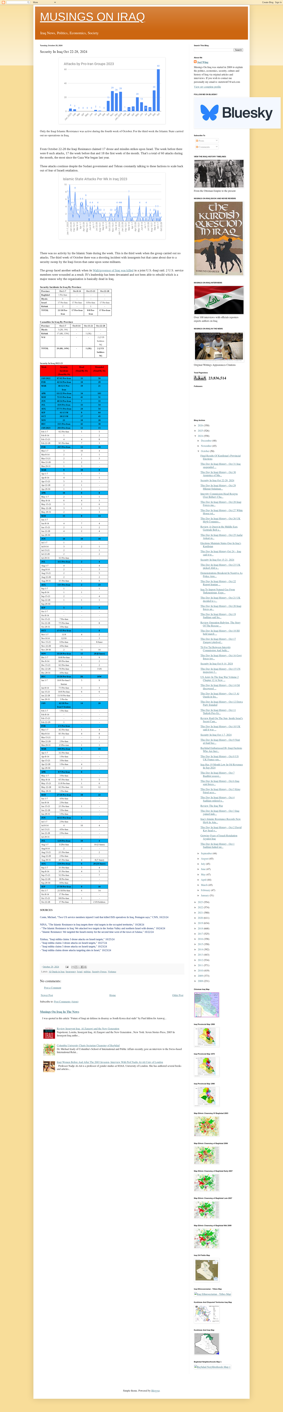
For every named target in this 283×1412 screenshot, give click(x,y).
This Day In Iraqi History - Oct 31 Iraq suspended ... (220, 465)
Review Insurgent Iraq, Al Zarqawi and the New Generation (88, 1028)
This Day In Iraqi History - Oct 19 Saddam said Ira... (218, 615)
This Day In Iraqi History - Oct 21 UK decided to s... (220, 599)
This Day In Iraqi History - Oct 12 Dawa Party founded (221, 703)
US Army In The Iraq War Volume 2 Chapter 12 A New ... (219, 678)
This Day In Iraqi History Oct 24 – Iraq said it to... (220, 553)
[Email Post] (66, 966)
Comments (204, 147)
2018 (201, 928)
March (204, 885)
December (206, 440)
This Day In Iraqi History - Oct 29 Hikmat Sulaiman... (218, 487)
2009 (201, 975)
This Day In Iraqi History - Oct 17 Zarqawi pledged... (218, 640)
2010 (201, 970)
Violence (112, 971)
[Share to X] (79, 967)
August (205, 858)
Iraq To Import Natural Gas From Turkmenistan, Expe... (217, 591)
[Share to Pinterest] (85, 967)
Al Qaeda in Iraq (56, 971)
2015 (201, 944)
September (207, 853)
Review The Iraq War (211, 805)
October (205, 451)
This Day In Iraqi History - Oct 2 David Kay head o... (221, 829)
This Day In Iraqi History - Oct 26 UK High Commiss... (220, 520)
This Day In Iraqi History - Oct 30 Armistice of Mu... (218, 473)
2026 (201, 425)
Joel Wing (202, 62)
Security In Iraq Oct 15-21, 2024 (217, 559)
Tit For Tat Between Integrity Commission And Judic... (215, 648)
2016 (201, 939)
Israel (79, 971)
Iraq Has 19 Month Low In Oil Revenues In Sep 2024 (221, 766)
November (206, 445)
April (204, 879)
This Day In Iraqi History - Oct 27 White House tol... (221, 511)
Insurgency (71, 971)
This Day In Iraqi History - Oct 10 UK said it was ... (220, 728)
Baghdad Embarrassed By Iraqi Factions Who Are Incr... (221, 749)
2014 (201, 949)
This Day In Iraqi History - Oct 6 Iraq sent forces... (219, 782)
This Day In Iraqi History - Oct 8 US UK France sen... (219, 758)
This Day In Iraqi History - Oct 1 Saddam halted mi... (217, 845)
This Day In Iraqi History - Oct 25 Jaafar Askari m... (221, 536)
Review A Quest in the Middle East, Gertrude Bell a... (219, 528)
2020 (201, 917)
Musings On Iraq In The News (59, 1011)
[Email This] (73, 967)
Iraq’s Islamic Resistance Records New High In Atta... (220, 820)
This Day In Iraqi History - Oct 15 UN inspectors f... (220, 670)
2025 (201, 430)
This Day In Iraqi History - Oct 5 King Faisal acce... (220, 790)
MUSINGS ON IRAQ (92, 16)
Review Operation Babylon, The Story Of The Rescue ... (220, 624)
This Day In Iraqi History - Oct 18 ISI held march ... (220, 632)
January (205, 895)
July (203, 863)
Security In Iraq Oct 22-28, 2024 (217, 480)
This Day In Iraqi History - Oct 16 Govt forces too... (221, 657)
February (206, 890)
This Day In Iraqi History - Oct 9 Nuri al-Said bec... (220, 741)
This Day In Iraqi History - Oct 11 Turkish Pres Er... (218, 711)
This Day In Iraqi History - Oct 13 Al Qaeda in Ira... (219, 695)
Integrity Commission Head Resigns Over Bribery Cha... (219, 495)
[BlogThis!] (76, 967)
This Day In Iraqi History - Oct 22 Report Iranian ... (218, 582)
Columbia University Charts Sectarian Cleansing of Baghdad (88, 1045)
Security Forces (99, 971)
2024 (201, 435)
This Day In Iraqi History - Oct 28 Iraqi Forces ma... (220, 503)
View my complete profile (207, 86)
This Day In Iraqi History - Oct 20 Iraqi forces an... (220, 607)
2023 (201, 902)
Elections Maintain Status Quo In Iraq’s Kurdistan (220, 544)
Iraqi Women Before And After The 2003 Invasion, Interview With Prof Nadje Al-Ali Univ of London (110, 1062)
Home (112, 995)
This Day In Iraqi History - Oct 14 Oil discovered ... (220, 686)
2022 (201, 907)
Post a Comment (52, 987)
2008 (201, 981)
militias (87, 971)
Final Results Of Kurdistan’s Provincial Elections (220, 457)
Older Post (177, 995)
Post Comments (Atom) (66, 1001)
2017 (201, 933)
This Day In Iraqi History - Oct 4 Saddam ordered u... (217, 799)
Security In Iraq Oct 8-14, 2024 (216, 663)
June (203, 869)
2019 (201, 923)
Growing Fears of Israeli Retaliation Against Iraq (218, 837)
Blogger (155, 1390)
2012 (201, 960)
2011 (201, 965)
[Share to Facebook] (82, 967)
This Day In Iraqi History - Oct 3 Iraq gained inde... (219, 812)
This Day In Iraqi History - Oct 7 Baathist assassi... (217, 774)
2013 (201, 954)
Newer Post (47, 995)
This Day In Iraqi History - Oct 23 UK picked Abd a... (220, 566)
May (203, 874)
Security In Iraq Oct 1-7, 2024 (216, 734)
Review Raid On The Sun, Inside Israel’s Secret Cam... (221, 719)
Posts (201, 140)
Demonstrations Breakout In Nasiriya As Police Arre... (221, 574)
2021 (201, 912)
